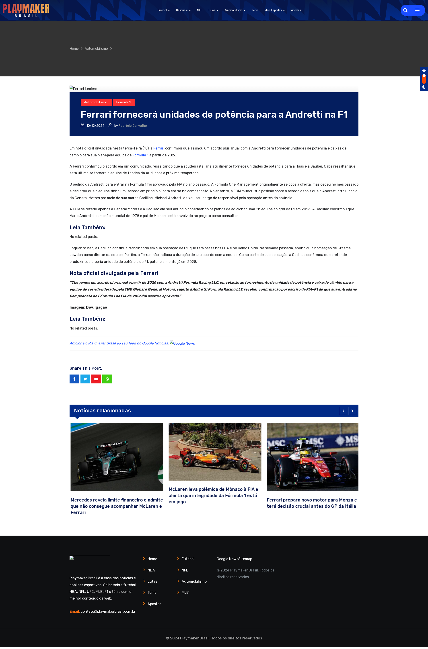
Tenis (255, 10)
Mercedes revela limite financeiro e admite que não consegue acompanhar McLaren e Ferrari (116, 506)
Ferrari (158, 148)
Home (74, 49)
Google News (227, 559)
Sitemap (245, 559)
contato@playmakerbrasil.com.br (108, 611)
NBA (151, 570)
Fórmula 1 (140, 155)
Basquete (182, 10)
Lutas (211, 10)
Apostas (296, 10)
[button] (343, 411)
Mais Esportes (273, 10)
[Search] (405, 10)
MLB (185, 592)
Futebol (162, 10)
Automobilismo (233, 10)
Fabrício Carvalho (133, 126)
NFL (199, 10)
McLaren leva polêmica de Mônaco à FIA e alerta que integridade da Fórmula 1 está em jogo (212, 495)
